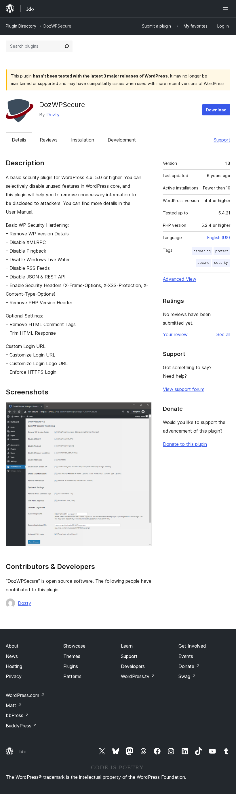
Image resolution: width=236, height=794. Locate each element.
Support (222, 140)
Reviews (49, 140)
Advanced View (179, 279)
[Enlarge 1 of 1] (144, 410)
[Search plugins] (67, 46)
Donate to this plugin (185, 444)
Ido (22, 751)
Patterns (72, 676)
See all (223, 334)
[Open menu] (227, 8)
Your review (175, 334)
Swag (187, 676)
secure (203, 262)
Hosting (14, 666)
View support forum (183, 389)
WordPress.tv (138, 676)
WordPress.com (25, 695)
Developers (133, 666)
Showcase (74, 646)
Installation (82, 140)
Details (19, 140)
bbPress (17, 715)
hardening (202, 251)
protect (221, 251)
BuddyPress (21, 726)
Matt (14, 705)
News (12, 656)
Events (185, 656)
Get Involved (192, 646)
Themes (71, 656)
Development (122, 140)
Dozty (53, 114)
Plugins (70, 666)
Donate (189, 666)
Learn (127, 646)
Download (216, 109)
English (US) (218, 237)
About (12, 646)
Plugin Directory (21, 26)
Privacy (14, 676)
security (221, 262)
